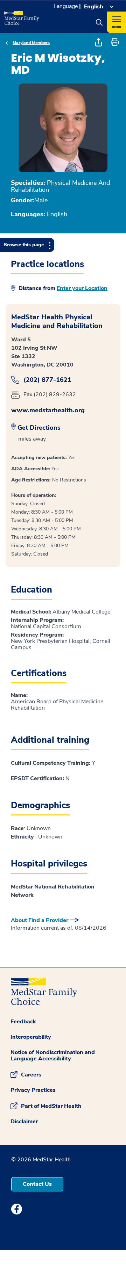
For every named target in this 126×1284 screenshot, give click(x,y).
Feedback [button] (23, 1021)
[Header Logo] (21, 15)
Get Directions (39, 427)
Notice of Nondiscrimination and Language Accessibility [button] (52, 1055)
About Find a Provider (39, 920)
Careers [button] (31, 1074)
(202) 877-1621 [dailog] (47, 380)
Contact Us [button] (37, 1184)
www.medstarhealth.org (48, 410)
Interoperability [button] (30, 1037)
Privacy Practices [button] (33, 1090)
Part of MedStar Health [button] (51, 1106)
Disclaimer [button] (24, 1121)
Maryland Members (31, 42)
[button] (99, 22)
